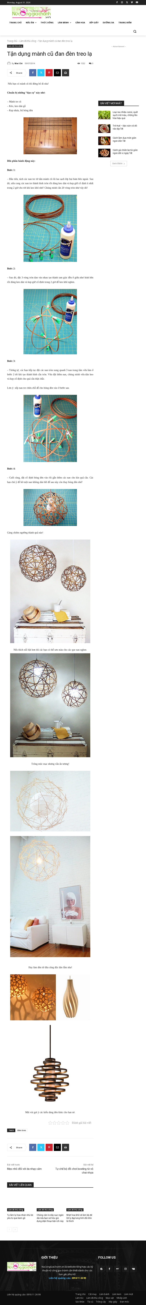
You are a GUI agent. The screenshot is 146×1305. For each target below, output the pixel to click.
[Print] (65, 72)
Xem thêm (117, 163)
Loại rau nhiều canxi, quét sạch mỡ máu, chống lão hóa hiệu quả (125, 115)
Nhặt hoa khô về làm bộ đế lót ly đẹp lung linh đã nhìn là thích (79, 1218)
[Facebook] (117, 3)
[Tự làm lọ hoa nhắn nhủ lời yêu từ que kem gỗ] (20, 1201)
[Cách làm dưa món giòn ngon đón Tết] (104, 141)
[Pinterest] (49, 72)
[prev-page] (9, 1229)
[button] (135, 31)
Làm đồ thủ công (27, 40)
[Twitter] (127, 3)
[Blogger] (101, 1269)
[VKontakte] (133, 1269)
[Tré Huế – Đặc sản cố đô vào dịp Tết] (104, 128)
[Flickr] (117, 1269)
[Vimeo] (132, 3)
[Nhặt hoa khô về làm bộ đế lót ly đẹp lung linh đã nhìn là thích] (79, 1201)
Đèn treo (21, 1130)
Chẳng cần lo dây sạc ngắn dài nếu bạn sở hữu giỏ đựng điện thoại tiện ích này (50, 1218)
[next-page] (15, 1229)
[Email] (57, 72)
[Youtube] (137, 3)
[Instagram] (122, 3)
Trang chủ (12, 40)
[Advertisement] (97, 12)
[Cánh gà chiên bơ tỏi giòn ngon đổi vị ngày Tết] (104, 153)
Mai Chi (19, 63)
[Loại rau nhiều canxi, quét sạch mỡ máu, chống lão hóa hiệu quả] (104, 115)
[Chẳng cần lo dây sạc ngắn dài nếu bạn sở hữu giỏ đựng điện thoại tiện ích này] (50, 1201)
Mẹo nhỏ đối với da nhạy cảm (24, 1168)
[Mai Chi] (9, 63)
